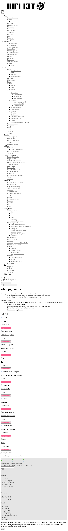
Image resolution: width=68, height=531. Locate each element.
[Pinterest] (12, 461)
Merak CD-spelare (7, 335)
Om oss (6, 506)
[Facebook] (12, 459)
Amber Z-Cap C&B (7, 348)
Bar (2, 362)
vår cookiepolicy (29, 524)
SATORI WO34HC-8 (8, 429)
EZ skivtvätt (5, 389)
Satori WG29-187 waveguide (11, 375)
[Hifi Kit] (1, 460)
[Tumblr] (23, 461)
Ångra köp (7, 512)
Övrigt (3, 503)
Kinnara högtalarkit (8, 416)
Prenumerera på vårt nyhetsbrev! (11, 464)
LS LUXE (4, 321)
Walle (3, 443)
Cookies (6, 519)
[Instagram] (23, 459)
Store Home (11, 310)
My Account (19, 310)
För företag (7, 514)
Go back (9, 304)
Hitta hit (6, 508)
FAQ (5, 517)
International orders (10, 516)
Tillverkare (7, 274)
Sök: (2, 285)
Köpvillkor (7, 510)
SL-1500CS (5, 402)
